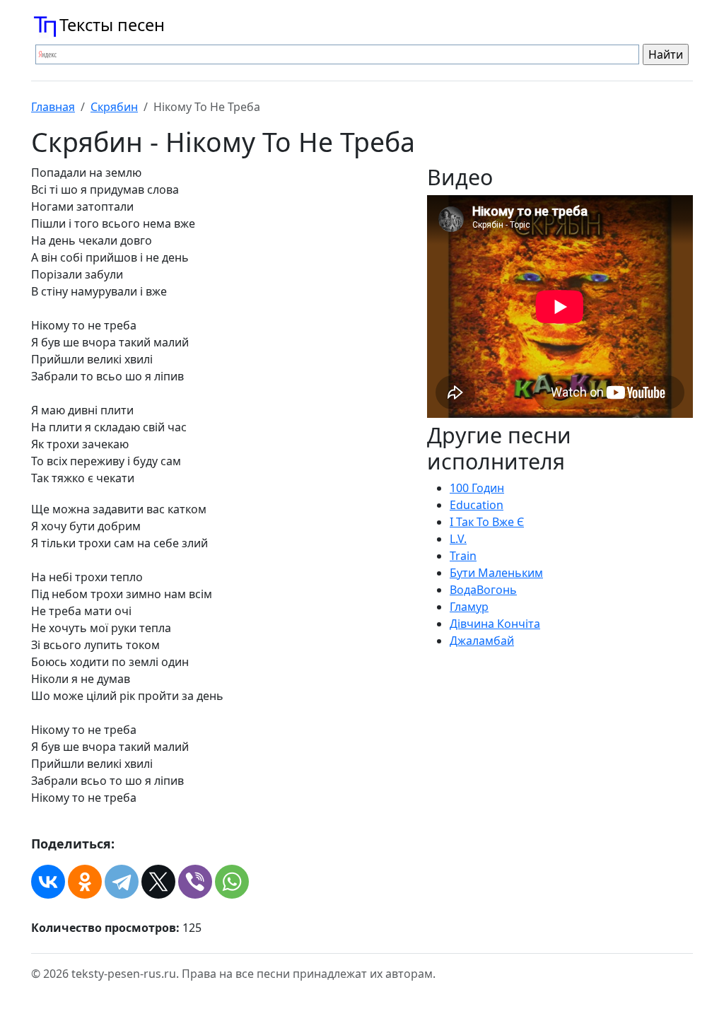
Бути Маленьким (496, 572)
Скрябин (114, 107)
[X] (158, 882)
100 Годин (477, 488)
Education (476, 505)
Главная (53, 107)
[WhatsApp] (232, 882)
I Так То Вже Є (487, 522)
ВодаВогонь (483, 589)
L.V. (458, 539)
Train (463, 556)
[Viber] (195, 882)
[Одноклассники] (85, 882)
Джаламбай (482, 640)
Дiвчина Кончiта (495, 623)
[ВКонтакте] (48, 882)
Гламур (469, 606)
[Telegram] (122, 882)
